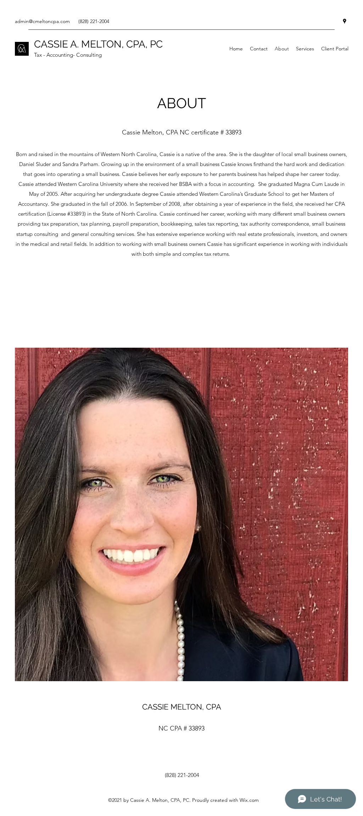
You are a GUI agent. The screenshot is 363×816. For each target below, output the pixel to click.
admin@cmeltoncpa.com (42, 21)
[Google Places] (344, 21)
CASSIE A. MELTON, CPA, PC (98, 44)
